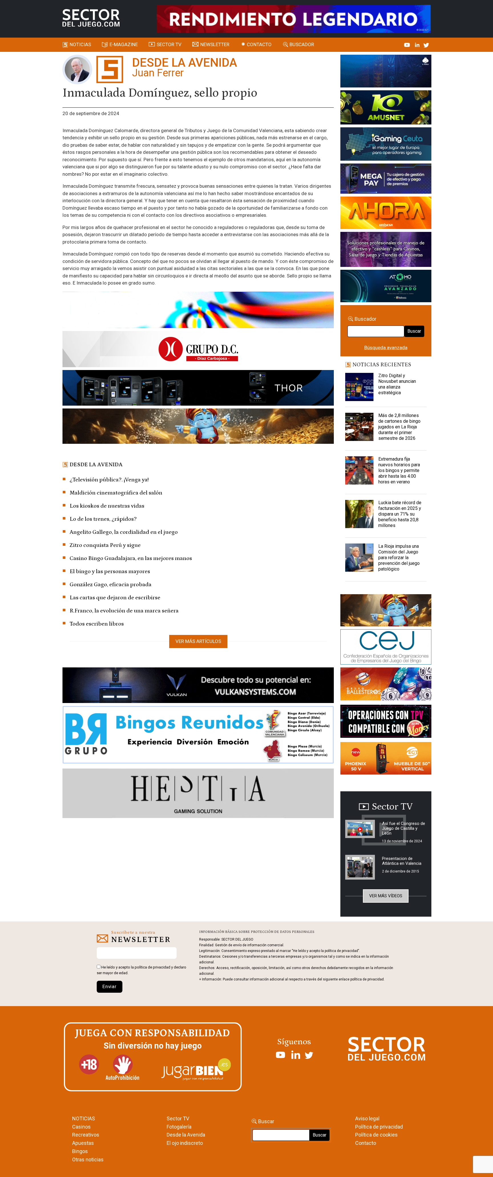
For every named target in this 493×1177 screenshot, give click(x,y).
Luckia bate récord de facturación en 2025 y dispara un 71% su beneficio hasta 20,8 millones (399, 514)
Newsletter (214, 44)
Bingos (80, 1151)
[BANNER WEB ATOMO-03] (385, 287)
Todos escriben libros (97, 624)
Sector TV (178, 1118)
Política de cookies (376, 1135)
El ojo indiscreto (185, 1143)
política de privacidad (152, 967)
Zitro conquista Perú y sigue (105, 545)
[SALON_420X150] (385, 213)
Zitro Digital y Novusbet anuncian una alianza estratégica (397, 384)
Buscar (414, 331)
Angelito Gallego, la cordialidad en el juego (124, 532)
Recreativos (85, 1135)
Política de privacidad (379, 1127)
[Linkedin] (417, 44)
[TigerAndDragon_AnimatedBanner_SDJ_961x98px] (294, 18)
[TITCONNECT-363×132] (385, 722)
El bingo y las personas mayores (110, 571)
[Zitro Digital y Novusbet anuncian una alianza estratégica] (359, 387)
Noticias (80, 44)
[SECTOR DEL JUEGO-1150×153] (198, 350)
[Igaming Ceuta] (385, 145)
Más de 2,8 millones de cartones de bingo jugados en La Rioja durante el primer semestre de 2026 (399, 427)
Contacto (259, 44)
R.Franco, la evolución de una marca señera (124, 611)
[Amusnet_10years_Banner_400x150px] (385, 108)
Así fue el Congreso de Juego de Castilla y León (403, 828)
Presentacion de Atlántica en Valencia (401, 861)
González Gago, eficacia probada (110, 584)
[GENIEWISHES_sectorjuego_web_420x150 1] (385, 611)
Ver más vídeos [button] (385, 895)
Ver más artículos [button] (198, 641)
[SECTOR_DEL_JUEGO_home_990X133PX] (198, 311)
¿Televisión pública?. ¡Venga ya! (109, 480)
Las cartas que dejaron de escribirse (115, 597)
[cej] (385, 648)
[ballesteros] (385, 685)
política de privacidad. (367, 979)
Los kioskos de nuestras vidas (107, 506)
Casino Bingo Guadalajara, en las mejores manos (131, 558)
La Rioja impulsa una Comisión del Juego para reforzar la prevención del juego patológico (399, 557)
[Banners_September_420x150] (385, 759)
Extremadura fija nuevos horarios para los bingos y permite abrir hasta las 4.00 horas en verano (399, 470)
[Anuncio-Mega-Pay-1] (385, 179)
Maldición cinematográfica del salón (116, 493)
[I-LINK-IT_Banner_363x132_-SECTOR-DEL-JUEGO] (385, 72)
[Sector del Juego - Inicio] (91, 18)
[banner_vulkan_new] (198, 686)
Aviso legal (367, 1118)
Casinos (81, 1127)
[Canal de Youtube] (407, 44)
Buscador (302, 44)
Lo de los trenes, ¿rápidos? (103, 519)
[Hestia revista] (198, 794)
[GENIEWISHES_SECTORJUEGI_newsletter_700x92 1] (198, 427)
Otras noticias (88, 1159)
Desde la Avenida (186, 1135)
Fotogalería (179, 1127)
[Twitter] (426, 44)
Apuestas (83, 1143)
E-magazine (124, 44)
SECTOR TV (169, 44)
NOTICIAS (83, 1118)
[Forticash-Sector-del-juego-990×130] (198, 389)
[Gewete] (385, 250)
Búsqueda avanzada (385, 347)
